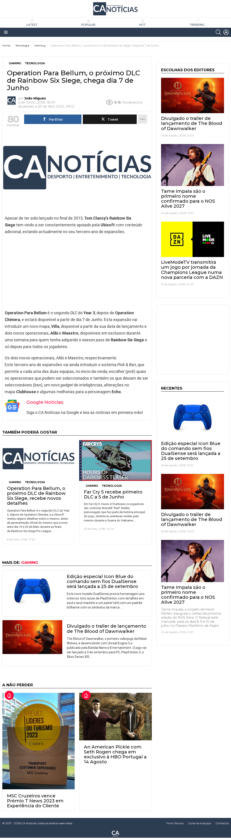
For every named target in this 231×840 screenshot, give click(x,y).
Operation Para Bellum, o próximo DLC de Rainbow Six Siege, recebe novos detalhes (36, 496)
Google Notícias (44, 402)
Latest (31, 24)
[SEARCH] (218, 32)
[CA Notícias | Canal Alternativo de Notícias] (115, 833)
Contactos (222, 823)
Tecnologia (35, 482)
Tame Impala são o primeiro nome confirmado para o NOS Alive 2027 (188, 198)
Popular (88, 24)
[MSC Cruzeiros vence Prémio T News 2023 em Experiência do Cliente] (38, 741)
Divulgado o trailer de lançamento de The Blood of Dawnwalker (106, 628)
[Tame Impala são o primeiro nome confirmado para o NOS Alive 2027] (192, 165)
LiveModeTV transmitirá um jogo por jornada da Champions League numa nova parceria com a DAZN (192, 269)
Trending (197, 24)
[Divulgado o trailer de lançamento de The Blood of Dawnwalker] (32, 637)
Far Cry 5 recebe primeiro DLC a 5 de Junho (113, 494)
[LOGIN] (226, 32)
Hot (142, 24)
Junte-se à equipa (199, 823)
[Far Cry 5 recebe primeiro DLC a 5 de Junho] (115, 460)
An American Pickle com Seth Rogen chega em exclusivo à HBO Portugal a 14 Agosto (115, 754)
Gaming (15, 482)
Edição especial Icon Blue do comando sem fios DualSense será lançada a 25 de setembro (102, 581)
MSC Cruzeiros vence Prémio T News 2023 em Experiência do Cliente (35, 800)
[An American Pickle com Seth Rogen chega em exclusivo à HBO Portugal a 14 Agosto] (115, 716)
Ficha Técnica (175, 823)
